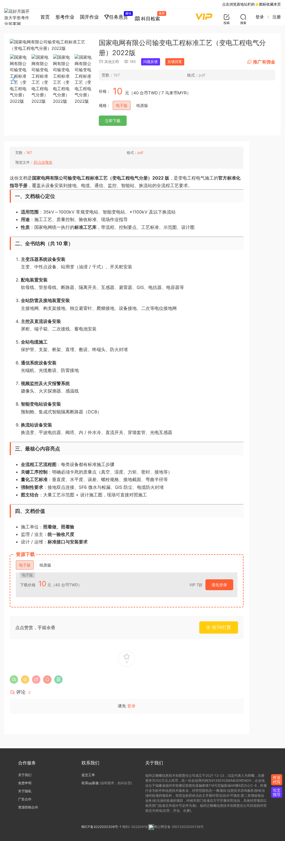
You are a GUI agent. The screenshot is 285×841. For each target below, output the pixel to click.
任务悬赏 (120, 15)
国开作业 (89, 17)
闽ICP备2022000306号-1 (101, 827)
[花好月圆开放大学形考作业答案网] (18, 16)
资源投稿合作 (28, 807)
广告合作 (24, 799)
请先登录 (219, 584)
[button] (89, 79)
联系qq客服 (90, 783)
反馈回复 (175, 61)
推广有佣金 (264, 62)
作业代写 (277, 779)
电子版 (121, 105)
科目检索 (152, 16)
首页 (45, 17)
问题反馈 (150, 61)
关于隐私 (24, 791)
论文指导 (277, 792)
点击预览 (45, 162)
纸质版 (142, 105)
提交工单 (88, 775)
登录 (131, 705)
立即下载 (113, 120)
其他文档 (111, 61)
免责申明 (24, 783)
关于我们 (24, 775)
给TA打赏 (221, 627)
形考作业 (64, 17)
